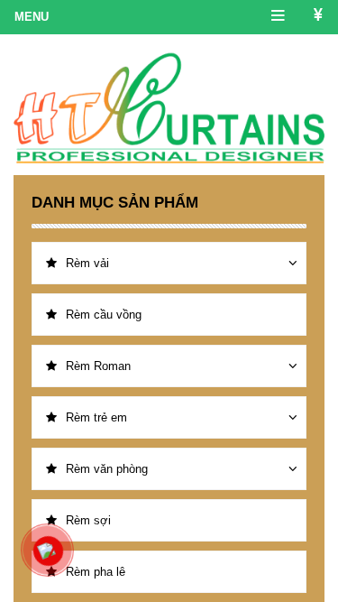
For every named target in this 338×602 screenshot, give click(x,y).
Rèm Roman (98, 366)
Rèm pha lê (95, 572)
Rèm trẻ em (96, 417)
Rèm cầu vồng (104, 314)
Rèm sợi (88, 520)
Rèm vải (87, 263)
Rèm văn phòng (107, 469)
